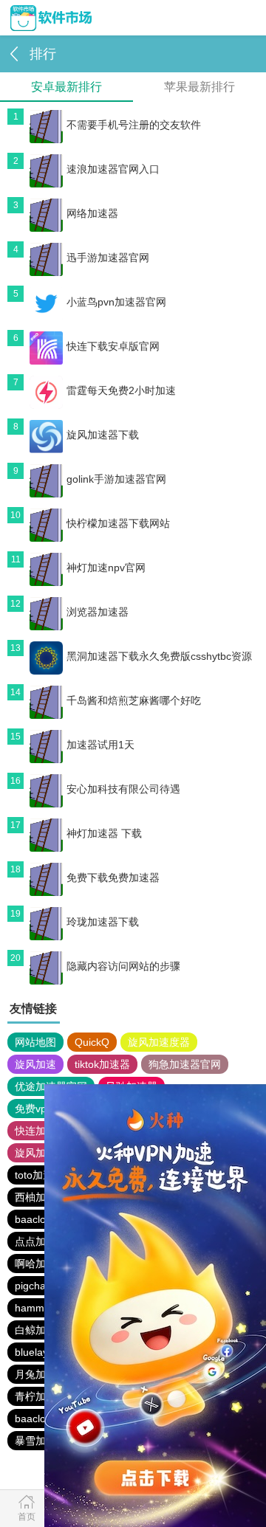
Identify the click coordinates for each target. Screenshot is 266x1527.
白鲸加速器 (40, 1330)
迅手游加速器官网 (107, 257)
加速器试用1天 (100, 745)
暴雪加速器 (40, 1441)
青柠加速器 (40, 1396)
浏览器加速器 (97, 612)
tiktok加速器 (102, 1064)
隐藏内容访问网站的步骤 (123, 966)
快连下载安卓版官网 (113, 346)
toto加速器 (39, 1175)
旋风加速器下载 (102, 435)
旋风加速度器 (159, 1042)
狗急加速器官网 (185, 1064)
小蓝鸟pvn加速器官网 (116, 302)
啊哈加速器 (40, 1263)
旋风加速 (35, 1064)
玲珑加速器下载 (102, 922)
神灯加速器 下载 (104, 833)
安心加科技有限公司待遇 (123, 789)
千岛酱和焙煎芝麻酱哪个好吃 (133, 700)
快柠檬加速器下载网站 (118, 523)
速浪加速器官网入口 (113, 169)
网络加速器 (92, 213)
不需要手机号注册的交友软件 (133, 125)
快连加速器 (40, 1131)
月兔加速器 (40, 1374)
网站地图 (35, 1042)
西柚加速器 (40, 1197)
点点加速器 (40, 1241)
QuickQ (92, 1042)
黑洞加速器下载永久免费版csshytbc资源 (159, 656)
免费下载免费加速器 (113, 877)
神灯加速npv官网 (106, 567)
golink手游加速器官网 (116, 479)
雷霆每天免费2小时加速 (121, 390)
